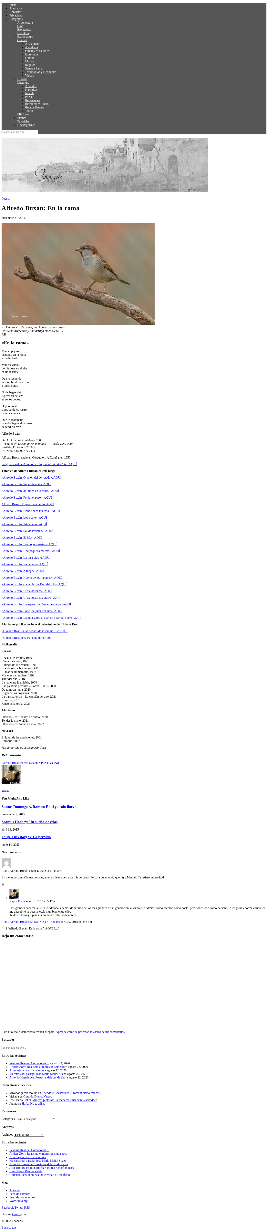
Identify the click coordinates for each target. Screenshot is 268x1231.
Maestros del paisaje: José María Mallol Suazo (38, 1074)
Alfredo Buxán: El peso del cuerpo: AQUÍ (28, 504)
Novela (29, 93)
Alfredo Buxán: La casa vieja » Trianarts (35, 921)
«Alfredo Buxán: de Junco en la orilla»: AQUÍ (30, 491)
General (22, 40)
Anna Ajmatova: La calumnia (27, 1070)
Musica (29, 61)
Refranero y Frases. (37, 103)
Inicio (12, 4)
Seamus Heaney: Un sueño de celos (29, 822)
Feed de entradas (19, 1193)
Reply (5, 870)
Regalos (30, 65)
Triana (22, 901)
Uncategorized (26, 125)
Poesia (29, 96)
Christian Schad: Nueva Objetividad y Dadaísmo (39, 1174)
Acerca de (15, 8)
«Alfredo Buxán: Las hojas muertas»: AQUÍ (29, 544)
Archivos (7, 1134)
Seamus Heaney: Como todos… (29, 1063)
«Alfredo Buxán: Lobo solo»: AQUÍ (24, 517)
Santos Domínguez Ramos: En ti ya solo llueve (39, 807)
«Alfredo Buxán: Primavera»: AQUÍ (24, 524)
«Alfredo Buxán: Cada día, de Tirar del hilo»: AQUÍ (34, 584)
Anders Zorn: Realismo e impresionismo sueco (38, 1066)
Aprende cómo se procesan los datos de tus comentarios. (90, 1032)
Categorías (16, 19)
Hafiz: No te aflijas (33, 1103)
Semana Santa (34, 68)
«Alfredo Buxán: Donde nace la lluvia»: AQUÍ (31, 511)
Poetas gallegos (50, 762)
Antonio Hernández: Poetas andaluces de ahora (38, 1077)
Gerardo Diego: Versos (37, 1096)
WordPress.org (18, 1201)
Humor (29, 57)
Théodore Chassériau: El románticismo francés (70, 1093)
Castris (16, 1214)
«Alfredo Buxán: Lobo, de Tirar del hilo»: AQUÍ (32, 611)
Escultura (23, 33)
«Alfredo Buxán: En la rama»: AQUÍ (25, 564)
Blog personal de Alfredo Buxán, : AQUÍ (39, 464)
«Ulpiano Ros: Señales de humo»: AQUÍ (27, 637)
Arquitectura (25, 22)
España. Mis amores (37, 50)
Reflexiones (32, 100)
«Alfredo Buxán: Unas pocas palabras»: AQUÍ (31, 597)
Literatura (23, 82)
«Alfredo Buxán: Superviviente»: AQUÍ (26, 484)
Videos (29, 75)
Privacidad (16, 15)
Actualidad (32, 43)
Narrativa (31, 89)
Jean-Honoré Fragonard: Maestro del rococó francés (41, 1167)
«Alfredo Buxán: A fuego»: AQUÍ (23, 571)
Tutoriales (23, 121)
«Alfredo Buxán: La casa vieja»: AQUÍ (26, 557)
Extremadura (25, 36)
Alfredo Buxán (11, 762)
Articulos (30, 86)
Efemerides (24, 29)
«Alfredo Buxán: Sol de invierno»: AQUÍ (27, 531)
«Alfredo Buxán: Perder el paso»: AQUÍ (27, 497)
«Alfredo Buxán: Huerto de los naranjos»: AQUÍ (32, 577)
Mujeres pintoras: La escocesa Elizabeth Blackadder (64, 1100)
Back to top (9, 1227)
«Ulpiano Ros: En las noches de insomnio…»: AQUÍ (34, 631)
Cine (20, 26)
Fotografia (31, 54)
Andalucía (31, 47)
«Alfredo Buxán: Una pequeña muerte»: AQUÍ (31, 551)
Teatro (29, 110)
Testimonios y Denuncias (40, 72)
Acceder (14, 1190)
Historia (22, 79)
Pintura (21, 118)
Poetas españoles (30, 762)
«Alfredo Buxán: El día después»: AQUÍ (27, 591)
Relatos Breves (34, 107)
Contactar (15, 12)
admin (5, 790)
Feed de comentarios (22, 1197)
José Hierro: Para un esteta (25, 1171)
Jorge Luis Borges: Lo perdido (26, 837)
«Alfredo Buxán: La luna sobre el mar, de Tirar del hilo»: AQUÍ (41, 617)
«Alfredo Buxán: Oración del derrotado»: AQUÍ (31, 477)
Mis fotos (23, 114)
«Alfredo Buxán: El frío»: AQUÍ (22, 537)
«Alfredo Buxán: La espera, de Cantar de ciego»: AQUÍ (36, 604)
